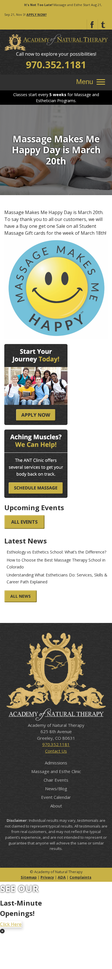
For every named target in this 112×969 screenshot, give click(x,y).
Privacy (47, 877)
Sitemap (29, 877)
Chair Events (56, 780)
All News (20, 596)
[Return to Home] (56, 42)
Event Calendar (56, 797)
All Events (24, 522)
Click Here (11, 924)
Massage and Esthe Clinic (56, 771)
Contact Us (56, 751)
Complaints (80, 877)
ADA (62, 877)
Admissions (56, 763)
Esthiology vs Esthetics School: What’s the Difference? (56, 552)
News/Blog (56, 788)
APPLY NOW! (36, 14)
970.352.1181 (56, 64)
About (56, 806)
